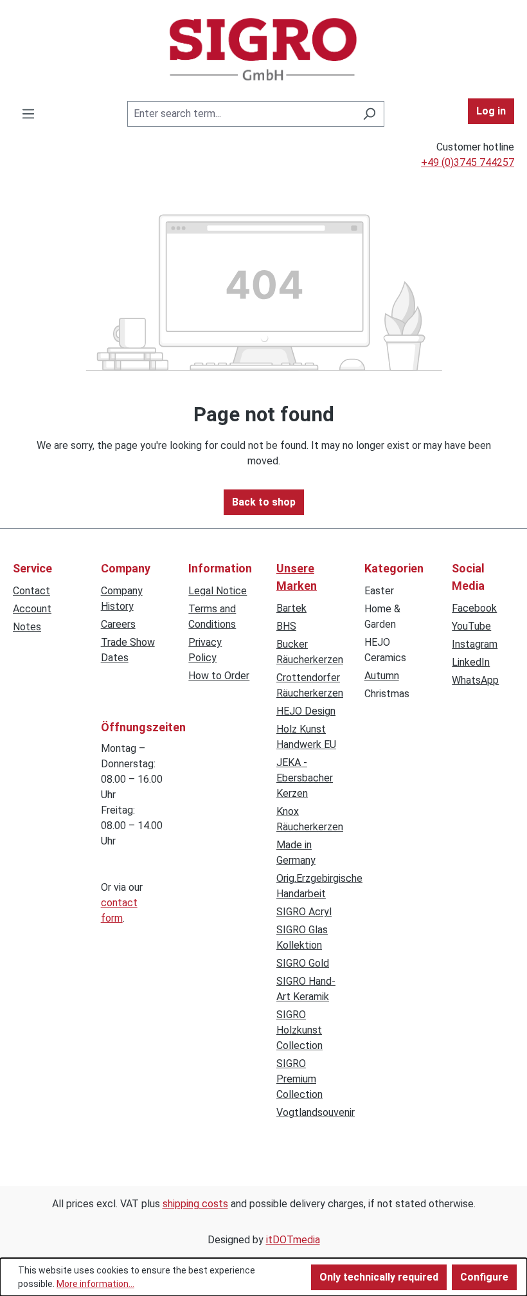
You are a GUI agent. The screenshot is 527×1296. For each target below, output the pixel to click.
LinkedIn (471, 662)
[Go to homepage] (263, 49)
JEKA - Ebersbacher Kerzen (304, 777)
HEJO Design (305, 711)
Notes (27, 627)
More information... (95, 1284)
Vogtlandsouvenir (315, 1112)
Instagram (474, 644)
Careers (118, 624)
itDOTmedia (293, 1240)
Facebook (474, 608)
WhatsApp (475, 680)
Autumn (381, 676)
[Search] (369, 114)
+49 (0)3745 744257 (467, 162)
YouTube (471, 626)
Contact (31, 591)
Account (32, 609)
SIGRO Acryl (304, 912)
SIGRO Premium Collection (299, 1078)
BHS (286, 626)
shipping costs (195, 1204)
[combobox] (241, 114)
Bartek (291, 608)
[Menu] (28, 114)
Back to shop (264, 502)
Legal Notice (217, 591)
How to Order (218, 676)
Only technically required (378, 1277)
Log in (491, 111)
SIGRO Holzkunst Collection (299, 1030)
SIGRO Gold (302, 963)
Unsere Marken (296, 576)
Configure (484, 1277)
